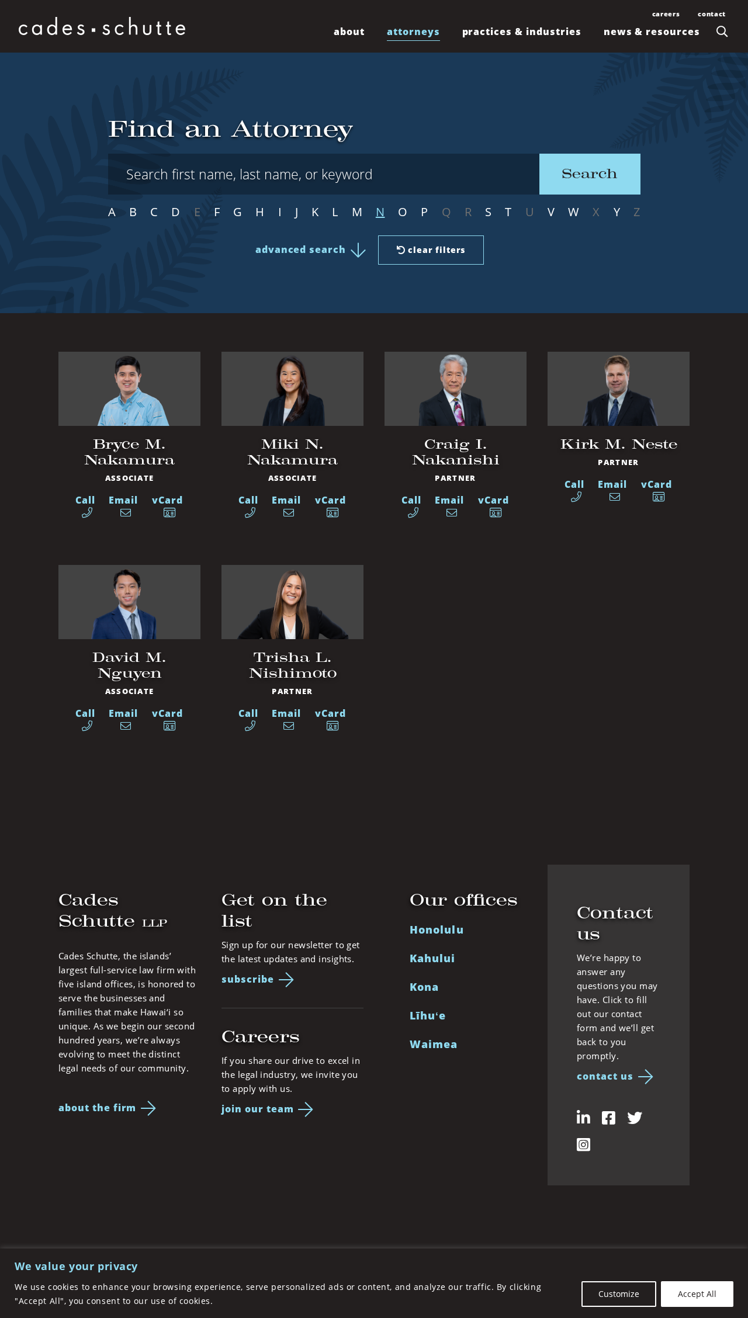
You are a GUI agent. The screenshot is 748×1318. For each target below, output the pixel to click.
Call (85, 500)
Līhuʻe (428, 1015)
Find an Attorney (230, 129)
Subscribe (247, 979)
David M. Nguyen (129, 665)
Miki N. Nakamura (292, 452)
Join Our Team (257, 1108)
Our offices (464, 899)
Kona (424, 987)
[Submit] (722, 31)
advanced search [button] (300, 249)
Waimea (434, 1044)
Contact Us (605, 1076)
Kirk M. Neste (618, 444)
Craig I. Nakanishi (456, 452)
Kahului (433, 958)
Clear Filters (436, 249)
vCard (167, 500)
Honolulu (437, 929)
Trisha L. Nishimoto (293, 665)
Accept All (697, 1293)
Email (123, 500)
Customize (618, 1293)
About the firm (97, 1107)
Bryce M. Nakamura (129, 452)
